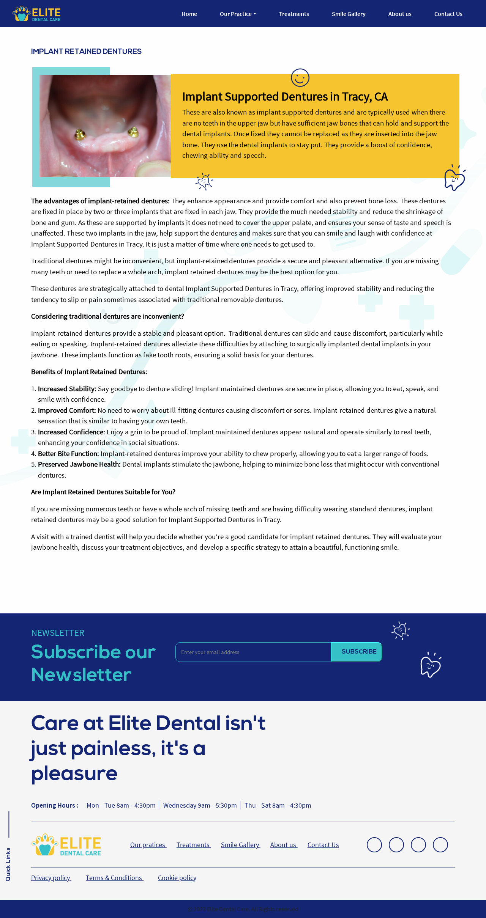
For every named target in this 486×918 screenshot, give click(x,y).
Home (189, 13)
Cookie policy (177, 877)
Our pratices (148, 844)
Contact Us (448, 13)
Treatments (294, 13)
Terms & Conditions (115, 877)
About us (400, 13)
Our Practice (236, 13)
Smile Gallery (349, 13)
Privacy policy (51, 877)
